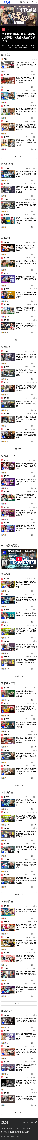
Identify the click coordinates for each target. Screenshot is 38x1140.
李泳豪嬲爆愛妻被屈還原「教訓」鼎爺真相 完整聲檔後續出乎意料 (26, 989)
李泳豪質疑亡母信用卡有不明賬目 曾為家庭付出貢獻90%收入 (26, 974)
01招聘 (16, 1128)
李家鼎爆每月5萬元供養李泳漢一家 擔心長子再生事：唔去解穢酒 (26, 740)
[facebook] (20, 1122)
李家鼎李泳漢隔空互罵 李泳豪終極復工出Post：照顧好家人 (26, 614)
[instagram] (24, 1122)
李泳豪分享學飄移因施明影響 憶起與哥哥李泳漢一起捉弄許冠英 (26, 943)
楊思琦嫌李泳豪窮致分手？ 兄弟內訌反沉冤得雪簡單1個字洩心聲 (26, 528)
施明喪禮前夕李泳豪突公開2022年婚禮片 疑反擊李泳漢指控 (26, 646)
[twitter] (35, 1122)
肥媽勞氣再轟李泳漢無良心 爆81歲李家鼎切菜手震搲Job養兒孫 (26, 325)
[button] (34, 29)
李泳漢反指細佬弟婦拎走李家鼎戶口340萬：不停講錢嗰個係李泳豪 (26, 631)
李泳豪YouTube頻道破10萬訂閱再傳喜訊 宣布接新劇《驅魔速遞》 (26, 142)
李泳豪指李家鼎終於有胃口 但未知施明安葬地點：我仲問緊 (26, 910)
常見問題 (4, 1132)
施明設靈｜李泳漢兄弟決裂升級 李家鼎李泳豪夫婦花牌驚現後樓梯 (26, 388)
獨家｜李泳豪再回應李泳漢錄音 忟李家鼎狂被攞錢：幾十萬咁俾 (26, 584)
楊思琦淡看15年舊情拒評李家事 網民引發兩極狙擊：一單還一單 (26, 497)
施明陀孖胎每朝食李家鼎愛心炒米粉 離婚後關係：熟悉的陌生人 (26, 1036)
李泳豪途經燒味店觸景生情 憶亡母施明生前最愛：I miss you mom (26, 80)
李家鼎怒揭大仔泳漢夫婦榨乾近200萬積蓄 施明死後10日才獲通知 (26, 724)
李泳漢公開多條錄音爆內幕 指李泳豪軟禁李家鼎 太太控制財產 (26, 600)
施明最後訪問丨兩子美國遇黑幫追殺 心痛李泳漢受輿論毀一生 (26, 1052)
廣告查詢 (22, 1128)
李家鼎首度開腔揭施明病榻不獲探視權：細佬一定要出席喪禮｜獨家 (26, 771)
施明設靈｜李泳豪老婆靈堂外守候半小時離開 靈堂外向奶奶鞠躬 (26, 403)
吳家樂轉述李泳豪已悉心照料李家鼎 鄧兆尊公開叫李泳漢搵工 (26, 279)
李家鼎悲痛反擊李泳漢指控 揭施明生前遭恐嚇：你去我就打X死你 (26, 756)
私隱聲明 (18, 1132)
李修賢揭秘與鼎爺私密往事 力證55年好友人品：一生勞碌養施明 (26, 310)
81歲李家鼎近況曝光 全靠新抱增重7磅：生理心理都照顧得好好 (26, 96)
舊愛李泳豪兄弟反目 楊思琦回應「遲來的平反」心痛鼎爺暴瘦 (26, 481)
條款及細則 (25, 1132)
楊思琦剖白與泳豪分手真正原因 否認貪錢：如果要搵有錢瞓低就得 (26, 512)
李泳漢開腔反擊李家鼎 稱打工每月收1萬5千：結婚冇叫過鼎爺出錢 (26, 880)
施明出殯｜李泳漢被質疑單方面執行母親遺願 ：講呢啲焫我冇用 (26, 849)
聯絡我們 (11, 1132)
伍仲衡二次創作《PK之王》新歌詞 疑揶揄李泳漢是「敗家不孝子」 (26, 263)
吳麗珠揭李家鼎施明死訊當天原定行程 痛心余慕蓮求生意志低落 (26, 111)
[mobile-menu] (2, 2)
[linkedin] (32, 1122)
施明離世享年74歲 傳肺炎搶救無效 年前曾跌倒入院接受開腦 (26, 1020)
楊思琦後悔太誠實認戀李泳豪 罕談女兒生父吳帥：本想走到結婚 (26, 466)
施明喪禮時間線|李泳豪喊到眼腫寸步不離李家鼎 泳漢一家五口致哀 (26, 205)
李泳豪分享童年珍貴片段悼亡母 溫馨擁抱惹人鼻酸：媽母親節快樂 (26, 958)
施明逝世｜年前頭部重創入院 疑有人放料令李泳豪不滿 (26, 1097)
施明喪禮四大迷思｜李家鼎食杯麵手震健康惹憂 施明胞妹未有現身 (26, 189)
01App (29, 1128)
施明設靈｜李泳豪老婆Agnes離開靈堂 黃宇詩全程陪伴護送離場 (26, 435)
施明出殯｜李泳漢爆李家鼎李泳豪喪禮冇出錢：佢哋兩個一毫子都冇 (26, 662)
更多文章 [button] (18, 157)
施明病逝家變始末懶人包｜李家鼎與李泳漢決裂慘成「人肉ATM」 (26, 174)
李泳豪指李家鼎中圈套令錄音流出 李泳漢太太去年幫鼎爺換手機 (26, 927)
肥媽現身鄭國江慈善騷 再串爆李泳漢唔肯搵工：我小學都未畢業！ (26, 248)
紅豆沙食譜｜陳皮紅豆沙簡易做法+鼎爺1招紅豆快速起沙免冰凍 (26, 64)
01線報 (3, 1128)
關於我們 (9, 1128)
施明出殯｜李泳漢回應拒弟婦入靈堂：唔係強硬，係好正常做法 (26, 865)
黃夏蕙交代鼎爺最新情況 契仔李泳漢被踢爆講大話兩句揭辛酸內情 (26, 294)
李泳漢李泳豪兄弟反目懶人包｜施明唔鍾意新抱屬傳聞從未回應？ (26, 220)
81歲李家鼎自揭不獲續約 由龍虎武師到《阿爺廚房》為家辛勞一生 (26, 693)
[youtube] (28, 1122)
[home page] (7, 2)
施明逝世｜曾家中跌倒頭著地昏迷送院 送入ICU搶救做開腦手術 (26, 1083)
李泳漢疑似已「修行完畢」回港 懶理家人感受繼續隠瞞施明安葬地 (26, 127)
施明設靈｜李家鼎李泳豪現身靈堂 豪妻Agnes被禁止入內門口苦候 (26, 419)
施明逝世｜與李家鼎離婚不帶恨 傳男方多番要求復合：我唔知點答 (26, 1067)
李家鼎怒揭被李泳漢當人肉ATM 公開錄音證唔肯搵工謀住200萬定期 (26, 709)
